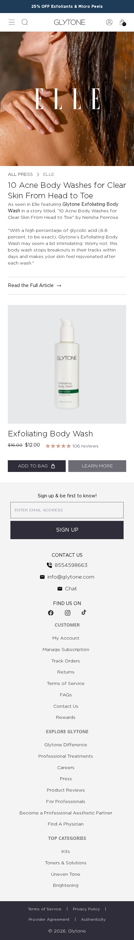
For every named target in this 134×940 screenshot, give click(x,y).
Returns (65, 672)
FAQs (66, 695)
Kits (65, 851)
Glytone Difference (65, 745)
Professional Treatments (65, 756)
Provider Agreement (49, 919)
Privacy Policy (86, 909)
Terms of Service (66, 683)
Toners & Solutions (66, 863)
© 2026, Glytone (67, 931)
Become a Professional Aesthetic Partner (66, 813)
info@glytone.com (70, 577)
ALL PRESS (20, 174)
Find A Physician (66, 824)
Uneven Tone (65, 874)
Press (66, 779)
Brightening (65, 885)
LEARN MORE (97, 466)
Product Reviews (66, 790)
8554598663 (71, 565)
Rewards (65, 717)
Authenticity (93, 919)
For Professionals (65, 801)
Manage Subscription (66, 649)
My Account (65, 638)
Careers (65, 768)
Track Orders (65, 661)
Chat (71, 588)
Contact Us (65, 706)
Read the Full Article (31, 285)
